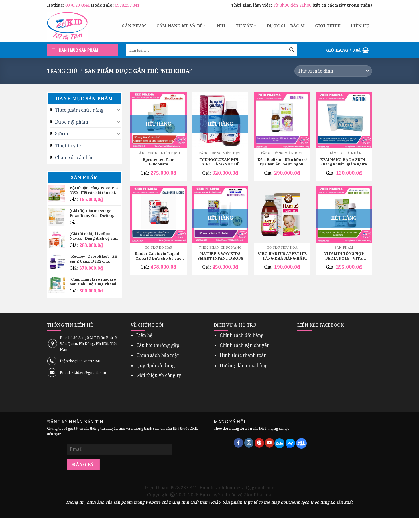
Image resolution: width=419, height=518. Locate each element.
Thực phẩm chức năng (79, 110)
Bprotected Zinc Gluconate (158, 162)
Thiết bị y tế (68, 145)
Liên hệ (360, 25)
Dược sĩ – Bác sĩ (286, 25)
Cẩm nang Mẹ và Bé (179, 25)
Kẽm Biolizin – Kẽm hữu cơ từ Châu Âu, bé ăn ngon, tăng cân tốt (282, 162)
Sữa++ (62, 133)
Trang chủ (62, 70)
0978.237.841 (78, 5)
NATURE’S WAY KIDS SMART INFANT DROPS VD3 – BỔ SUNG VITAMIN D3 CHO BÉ (220, 256)
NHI (221, 25)
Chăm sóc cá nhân (74, 157)
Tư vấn (244, 25)
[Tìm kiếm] (291, 50)
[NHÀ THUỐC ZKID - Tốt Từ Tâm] (67, 26)
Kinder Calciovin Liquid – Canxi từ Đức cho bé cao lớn (158, 256)
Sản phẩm (134, 25)
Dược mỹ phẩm (71, 122)
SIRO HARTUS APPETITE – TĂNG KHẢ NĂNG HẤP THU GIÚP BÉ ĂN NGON (282, 256)
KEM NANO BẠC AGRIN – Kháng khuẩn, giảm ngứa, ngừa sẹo (344, 162)
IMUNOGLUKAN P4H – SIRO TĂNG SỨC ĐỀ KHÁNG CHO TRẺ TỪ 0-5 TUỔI (220, 162)
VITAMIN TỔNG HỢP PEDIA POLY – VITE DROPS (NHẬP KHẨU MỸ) (344, 256)
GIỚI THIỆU (327, 25)
